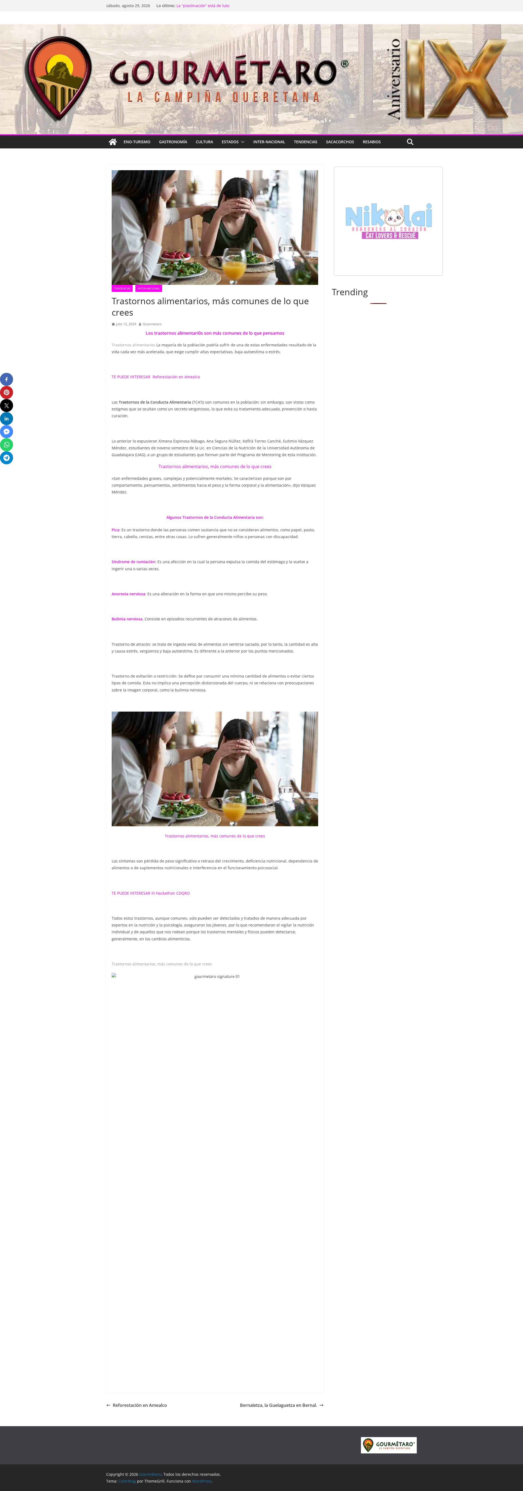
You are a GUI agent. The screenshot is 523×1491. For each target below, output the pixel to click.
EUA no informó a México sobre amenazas (215, 5)
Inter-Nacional (269, 141)
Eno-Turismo (137, 141)
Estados (230, 141)
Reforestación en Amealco (176, 376)
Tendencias (305, 141)
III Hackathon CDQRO (170, 893)
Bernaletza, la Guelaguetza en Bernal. (278, 1405)
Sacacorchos (340, 141)
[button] (242, 142)
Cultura (204, 141)
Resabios (372, 141)
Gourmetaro (152, 324)
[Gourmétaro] (112, 141)
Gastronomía (173, 141)
